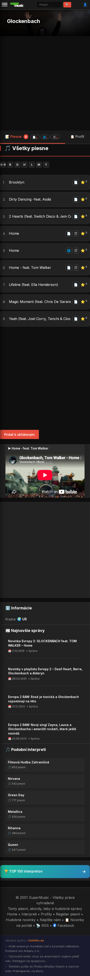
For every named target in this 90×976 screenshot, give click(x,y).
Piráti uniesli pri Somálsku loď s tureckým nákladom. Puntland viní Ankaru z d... (42, 949)
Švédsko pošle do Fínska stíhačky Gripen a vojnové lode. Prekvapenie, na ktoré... (42, 969)
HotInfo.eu (36, 940)
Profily (46, 914)
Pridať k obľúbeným (19, 434)
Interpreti (29, 914)
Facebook (65, 925)
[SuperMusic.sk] (17, 4)
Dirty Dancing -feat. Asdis (30, 199)
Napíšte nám (50, 920)
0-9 (3, 164)
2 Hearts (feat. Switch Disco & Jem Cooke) (40, 216)
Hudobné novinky (21, 920)
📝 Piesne (31, 137)
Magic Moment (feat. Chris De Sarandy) (40, 301)
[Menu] (4, 4)
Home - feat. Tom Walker (30, 267)
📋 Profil (77, 137)
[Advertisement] (45, 83)
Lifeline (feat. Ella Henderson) (33, 284)
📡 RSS (42, 925)
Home (14, 233)
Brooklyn (16, 182)
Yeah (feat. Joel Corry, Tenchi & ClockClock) (40, 319)
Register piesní (68, 914)
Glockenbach (23, 21)
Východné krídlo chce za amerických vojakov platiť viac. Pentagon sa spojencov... (42, 959)
